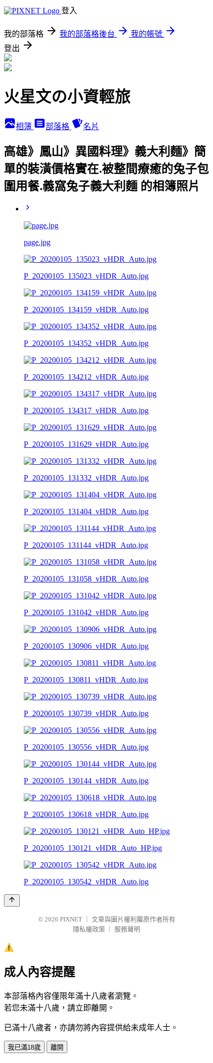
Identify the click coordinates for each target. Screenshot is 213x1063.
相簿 (25, 126)
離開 (57, 1047)
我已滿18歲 (24, 1047)
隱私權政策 (89, 929)
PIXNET (71, 919)
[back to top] (12, 900)
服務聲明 (127, 929)
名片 (91, 126)
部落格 (58, 126)
